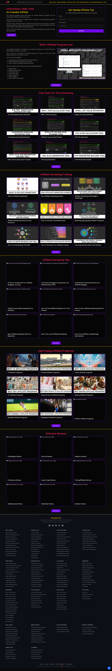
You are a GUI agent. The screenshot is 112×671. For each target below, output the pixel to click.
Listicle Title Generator (36, 536)
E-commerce (34, 647)
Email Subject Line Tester (11, 627)
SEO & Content (9, 530)
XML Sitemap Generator (11, 650)
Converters (9, 589)
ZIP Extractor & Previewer (87, 594)
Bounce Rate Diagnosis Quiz (63, 555)
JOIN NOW (81, 31)
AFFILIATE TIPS (71, 2)
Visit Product (56, 85)
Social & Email (9, 624)
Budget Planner (60, 567)
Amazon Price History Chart (37, 650)
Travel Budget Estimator (62, 582)
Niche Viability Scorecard (11, 555)
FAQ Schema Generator (11, 545)
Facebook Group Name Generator (38, 627)
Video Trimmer (60, 604)
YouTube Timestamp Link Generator (89, 536)
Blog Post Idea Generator (87, 565)
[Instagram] (59, 525)
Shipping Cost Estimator (62, 586)
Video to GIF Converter (61, 602)
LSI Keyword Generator (11, 541)
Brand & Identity (35, 624)
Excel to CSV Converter (10, 594)
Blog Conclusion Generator (37, 547)
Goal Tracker (85, 586)
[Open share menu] (109, 668)
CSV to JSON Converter (11, 592)
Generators (85, 561)
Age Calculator (60, 574)
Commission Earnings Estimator (63, 536)
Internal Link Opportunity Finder (12, 543)
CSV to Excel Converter (10, 600)
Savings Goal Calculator (62, 565)
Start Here (11, 35)
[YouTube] (56, 525)
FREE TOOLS (52, 2)
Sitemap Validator (9, 652)
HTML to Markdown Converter (37, 576)
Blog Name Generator (87, 563)
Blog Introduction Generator (37, 545)
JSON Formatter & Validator (37, 565)
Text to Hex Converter (35, 598)
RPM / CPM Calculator (61, 543)
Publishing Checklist (86, 578)
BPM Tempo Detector (61, 598)
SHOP (104, 2)
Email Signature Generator (37, 639)
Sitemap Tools (9, 647)
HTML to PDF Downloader (11, 609)
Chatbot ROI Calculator (36, 658)
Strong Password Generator (88, 572)
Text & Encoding (35, 589)
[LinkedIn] (49, 525)
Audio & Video (60, 589)
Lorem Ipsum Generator (87, 576)
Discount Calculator (61, 572)
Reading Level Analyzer (11, 536)
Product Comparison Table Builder (89, 627)
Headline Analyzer (35, 532)
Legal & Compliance (62, 624)
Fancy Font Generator (36, 543)
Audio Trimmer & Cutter (62, 594)
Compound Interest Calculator (63, 569)
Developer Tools (35, 561)
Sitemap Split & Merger (10, 654)
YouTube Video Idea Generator (88, 547)
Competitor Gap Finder (10, 553)
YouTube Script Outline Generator (89, 549)
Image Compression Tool (11, 563)
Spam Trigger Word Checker (12, 635)
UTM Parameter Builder (62, 532)
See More (56, 166)
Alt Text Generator (9, 574)
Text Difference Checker (36, 607)
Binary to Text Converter (36, 592)
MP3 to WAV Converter (61, 592)
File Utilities (85, 589)
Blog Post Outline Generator (88, 567)
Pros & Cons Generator (87, 629)
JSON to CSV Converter (11, 596)
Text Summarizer (34, 549)
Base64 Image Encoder (36, 574)
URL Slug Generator (61, 534)
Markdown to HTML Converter (37, 569)
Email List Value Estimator (62, 547)
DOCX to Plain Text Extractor (12, 607)
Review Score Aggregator (87, 633)
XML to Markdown (9, 621)
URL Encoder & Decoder (36, 600)
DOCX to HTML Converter (11, 604)
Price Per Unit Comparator (62, 584)
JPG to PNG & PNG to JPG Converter (13, 565)
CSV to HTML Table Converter (12, 602)
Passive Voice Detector (36, 539)
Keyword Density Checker (11, 532)
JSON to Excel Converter (11, 598)
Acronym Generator (35, 631)
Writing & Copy (35, 530)
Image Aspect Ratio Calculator (12, 572)
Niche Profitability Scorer (36, 652)
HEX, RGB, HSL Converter (36, 584)
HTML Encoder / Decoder (36, 563)
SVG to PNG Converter (10, 569)
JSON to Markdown (10, 615)
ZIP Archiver (84, 592)
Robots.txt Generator (35, 572)
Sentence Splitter (34, 553)
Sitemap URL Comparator (11, 658)
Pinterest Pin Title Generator (12, 639)
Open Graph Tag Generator (11, 584)
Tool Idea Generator (35, 654)
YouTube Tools (86, 530)
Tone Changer (34, 555)
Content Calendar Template (88, 580)
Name (60, 16)
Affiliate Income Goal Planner (63, 541)
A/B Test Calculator (61, 545)
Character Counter (35, 604)
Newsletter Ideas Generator (12, 633)
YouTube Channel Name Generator (89, 543)
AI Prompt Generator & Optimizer (38, 642)
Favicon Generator (10, 586)
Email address (62, 22)
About (41, 664)
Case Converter (34, 541)
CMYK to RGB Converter (36, 582)
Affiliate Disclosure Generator (63, 549)
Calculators (60, 561)
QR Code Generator (86, 574)
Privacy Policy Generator (62, 627)
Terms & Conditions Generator (63, 631)
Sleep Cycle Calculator (61, 578)
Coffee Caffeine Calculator (62, 580)
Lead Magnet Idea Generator (63, 553)
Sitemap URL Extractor (10, 656)
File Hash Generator (86, 598)
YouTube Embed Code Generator (89, 541)
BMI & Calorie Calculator (62, 563)
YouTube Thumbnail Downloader (89, 534)
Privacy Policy (69, 664)
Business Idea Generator (36, 656)
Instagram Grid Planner (11, 642)
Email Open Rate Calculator (12, 629)
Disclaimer (51, 664)
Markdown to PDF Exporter (11, 611)
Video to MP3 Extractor (62, 607)
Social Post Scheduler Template (89, 582)
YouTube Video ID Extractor (88, 539)
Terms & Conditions (59, 664)
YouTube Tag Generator (87, 532)
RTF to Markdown (9, 619)
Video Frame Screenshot (62, 609)
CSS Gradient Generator (36, 567)
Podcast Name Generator (36, 629)
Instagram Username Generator (38, 633)
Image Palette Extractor (11, 582)
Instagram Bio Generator (36, 635)
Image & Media (9, 561)
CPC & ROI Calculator (61, 539)
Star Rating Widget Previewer (88, 631)
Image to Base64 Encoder (11, 576)
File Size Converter (86, 596)
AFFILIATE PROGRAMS (82, 2)
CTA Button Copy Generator (37, 534)
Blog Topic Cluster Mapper (11, 551)
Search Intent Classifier (11, 549)
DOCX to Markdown (10, 617)
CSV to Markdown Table (11, 613)
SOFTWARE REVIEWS (96, 2)
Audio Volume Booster (61, 596)
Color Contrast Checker (36, 586)
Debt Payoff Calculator (62, 576)
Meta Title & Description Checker (13, 534)
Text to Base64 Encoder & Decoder (38, 594)
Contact (46, 664)
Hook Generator (34, 557)
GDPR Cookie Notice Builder (63, 629)
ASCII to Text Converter (36, 596)
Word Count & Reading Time (12, 539)
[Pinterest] (52, 525)
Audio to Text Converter (62, 600)
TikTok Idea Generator (10, 644)
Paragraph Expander (35, 551)
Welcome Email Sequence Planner (13, 637)
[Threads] (62, 525)
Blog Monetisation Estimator (63, 551)
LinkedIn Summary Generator (37, 637)
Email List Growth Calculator (12, 631)
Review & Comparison (87, 624)
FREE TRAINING (61, 2)
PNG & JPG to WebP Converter (12, 567)
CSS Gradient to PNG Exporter (37, 580)
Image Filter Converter (10, 580)
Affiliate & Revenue (61, 530)
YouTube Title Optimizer (87, 545)
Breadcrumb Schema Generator (12, 547)
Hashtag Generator (86, 569)
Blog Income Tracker (86, 584)
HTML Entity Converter (36, 578)
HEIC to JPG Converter (10, 578)
